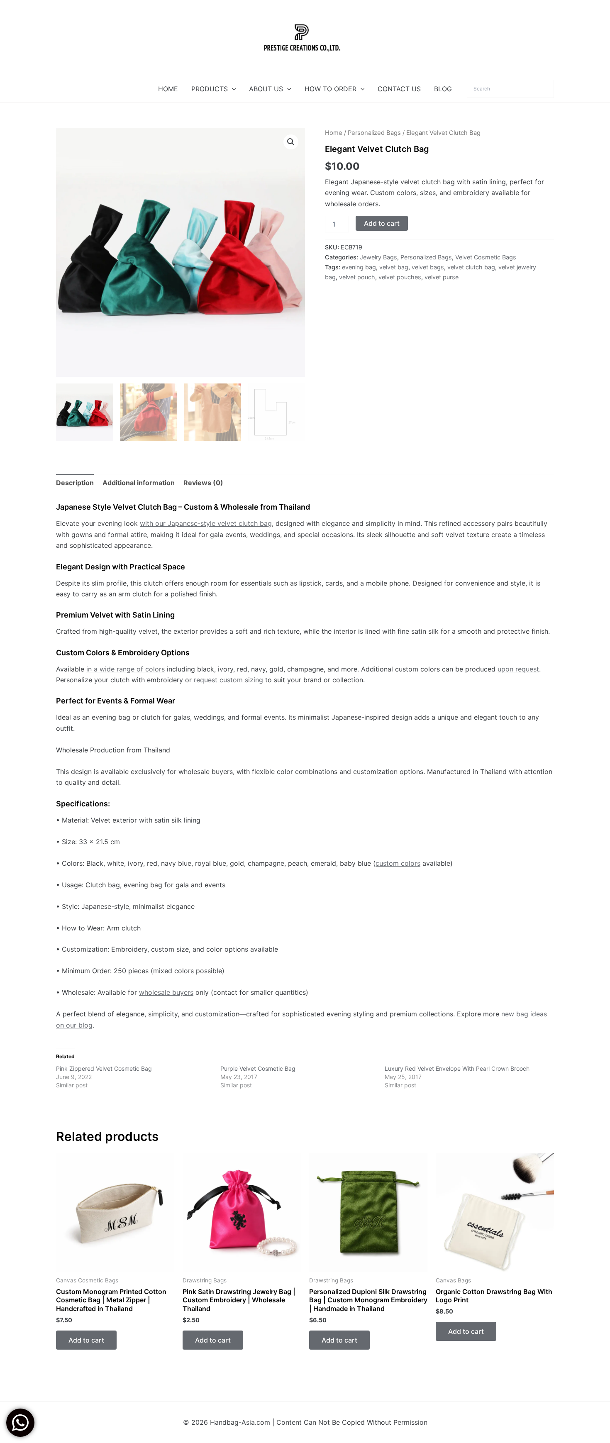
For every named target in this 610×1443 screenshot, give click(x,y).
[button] (232, 89)
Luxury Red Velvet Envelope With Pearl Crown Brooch (457, 1068)
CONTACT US (399, 89)
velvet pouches (399, 277)
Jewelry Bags (378, 257)
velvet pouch (357, 277)
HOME (168, 89)
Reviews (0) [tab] (203, 483)
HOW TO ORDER (330, 89)
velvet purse (442, 277)
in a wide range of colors (125, 669)
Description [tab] (75, 483)
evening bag (359, 267)
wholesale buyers (166, 992)
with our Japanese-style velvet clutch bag (206, 523)
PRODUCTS (209, 89)
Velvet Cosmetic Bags (485, 257)
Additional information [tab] (138, 483)
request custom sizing (228, 680)
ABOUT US (266, 89)
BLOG (443, 89)
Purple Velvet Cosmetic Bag (257, 1068)
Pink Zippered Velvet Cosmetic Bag (104, 1068)
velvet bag (393, 267)
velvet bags (428, 267)
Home (333, 133)
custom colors (398, 863)
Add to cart (382, 223)
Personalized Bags (374, 133)
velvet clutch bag (471, 267)
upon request (518, 669)
